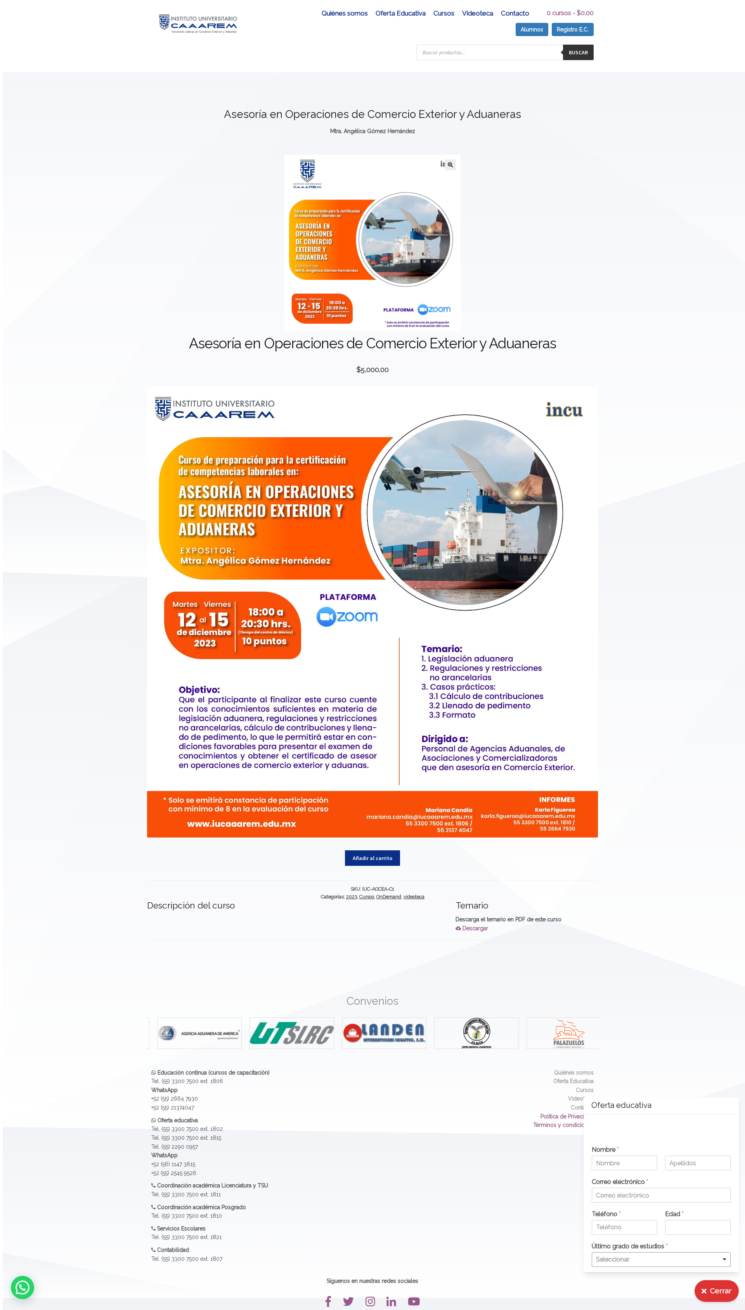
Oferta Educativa (401, 13)
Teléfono (606, 1214)
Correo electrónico (620, 1181)
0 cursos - (570, 13)
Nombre (605, 1149)
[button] (450, 164)
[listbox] (661, 1259)
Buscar (578, 52)
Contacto (515, 13)
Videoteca (477, 13)
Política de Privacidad (567, 1116)
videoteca (414, 897)
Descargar (474, 928)
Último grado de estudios (630, 1246)
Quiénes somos (345, 13)
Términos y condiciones (563, 1125)
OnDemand (388, 897)
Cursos (443, 13)
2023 (351, 897)
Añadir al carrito (372, 858)
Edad (674, 1214)
